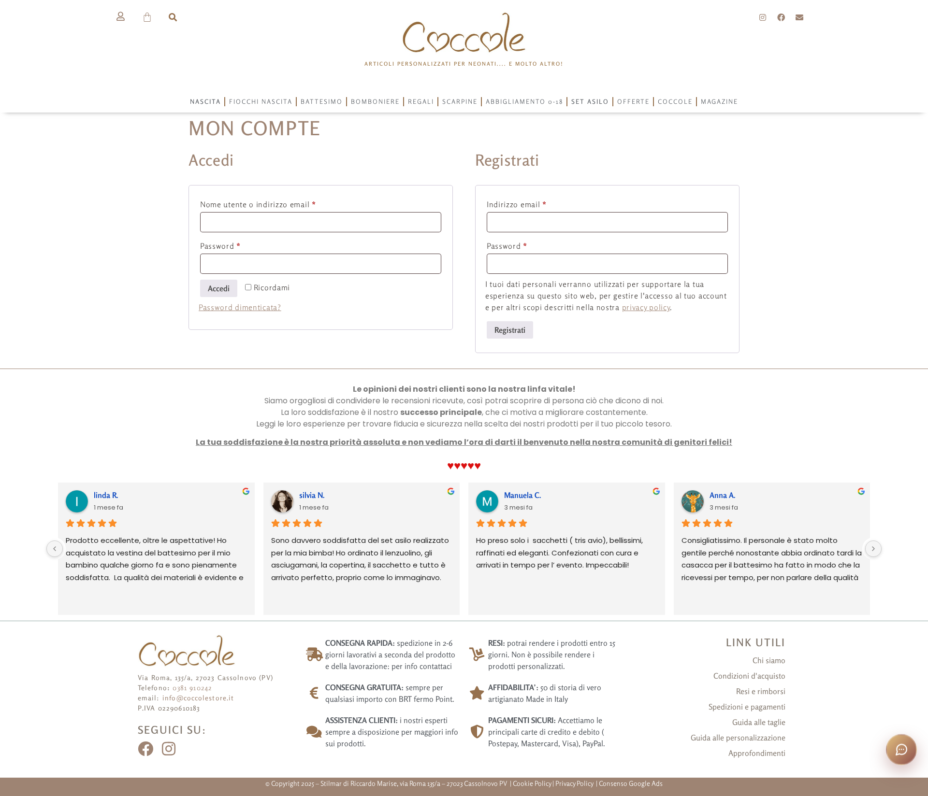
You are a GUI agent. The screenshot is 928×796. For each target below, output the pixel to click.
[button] (172, 17)
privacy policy (646, 307)
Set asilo (590, 101)
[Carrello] (148, 17)
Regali (421, 101)
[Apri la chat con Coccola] (901, 750)
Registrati (509, 330)
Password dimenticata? (240, 307)
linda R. (106, 495)
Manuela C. (522, 495)
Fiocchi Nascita (260, 101)
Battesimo (322, 101)
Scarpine (460, 101)
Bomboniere (375, 101)
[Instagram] (763, 17)
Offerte (633, 101)
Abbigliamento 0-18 (524, 101)
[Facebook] (781, 17)
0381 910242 (192, 687)
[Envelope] (799, 17)
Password (236, 244)
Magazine (719, 101)
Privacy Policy (574, 783)
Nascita (205, 101)
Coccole (675, 101)
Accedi (219, 288)
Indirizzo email (533, 203)
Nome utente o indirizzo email (274, 203)
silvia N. (312, 495)
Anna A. (723, 495)
